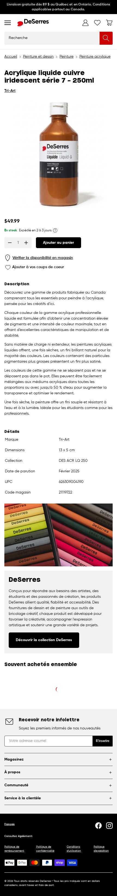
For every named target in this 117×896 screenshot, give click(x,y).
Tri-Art (10, 91)
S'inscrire (102, 741)
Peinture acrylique (94, 57)
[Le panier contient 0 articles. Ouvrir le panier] (109, 23)
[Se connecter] (85, 23)
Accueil (10, 57)
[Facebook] (98, 825)
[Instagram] (109, 825)
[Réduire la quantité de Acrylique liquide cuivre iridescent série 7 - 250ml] (9, 242)
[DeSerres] (33, 23)
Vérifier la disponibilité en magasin (43, 258)
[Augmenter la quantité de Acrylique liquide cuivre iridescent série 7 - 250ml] (26, 242)
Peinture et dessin (38, 57)
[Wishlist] (97, 23)
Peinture (66, 57)
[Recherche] (106, 38)
